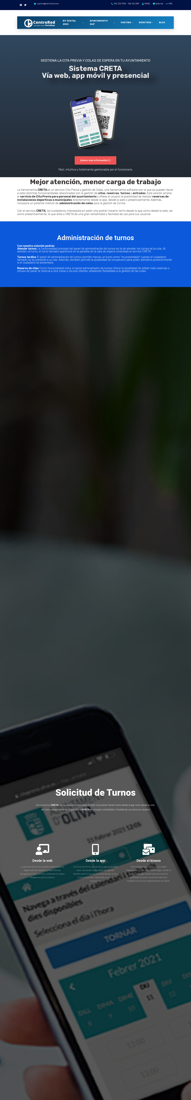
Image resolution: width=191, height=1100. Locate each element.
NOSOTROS (145, 22)
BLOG (162, 22)
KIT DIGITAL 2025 (69, 22)
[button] (95, 160)
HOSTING (126, 22)
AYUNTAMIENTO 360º (99, 22)
